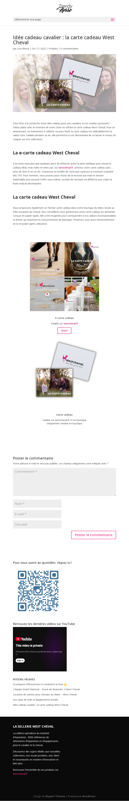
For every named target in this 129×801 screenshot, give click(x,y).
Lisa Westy (23, 48)
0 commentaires (69, 48)
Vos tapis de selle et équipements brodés (35, 699)
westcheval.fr (66, 167)
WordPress (88, 796)
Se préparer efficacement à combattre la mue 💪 (40, 684)
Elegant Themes (55, 796)
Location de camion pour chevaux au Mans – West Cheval (45, 694)
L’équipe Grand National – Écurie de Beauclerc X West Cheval (46, 689)
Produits (53, 48)
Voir (64, 330)
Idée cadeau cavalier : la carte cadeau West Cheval (40, 704)
